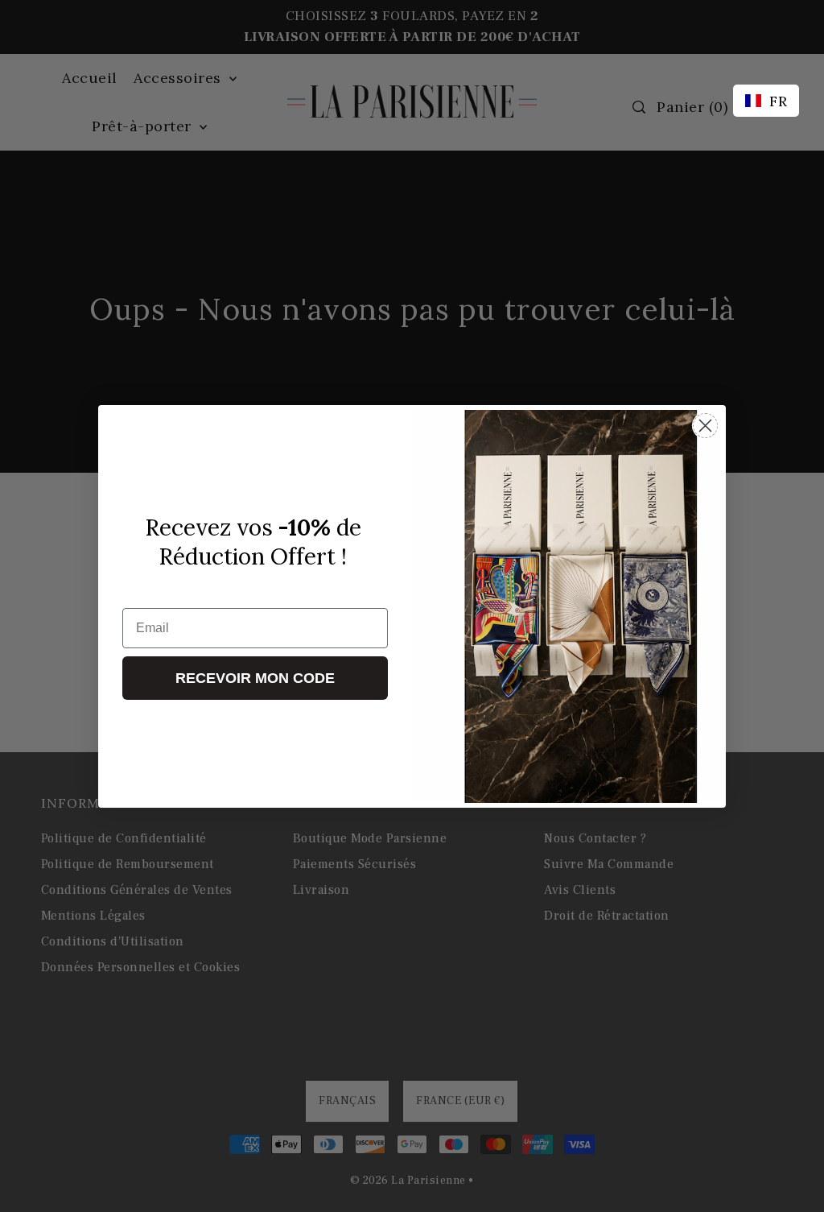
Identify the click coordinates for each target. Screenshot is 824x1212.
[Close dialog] (705, 426)
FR (778, 101)
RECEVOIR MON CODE (255, 678)
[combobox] (766, 101)
